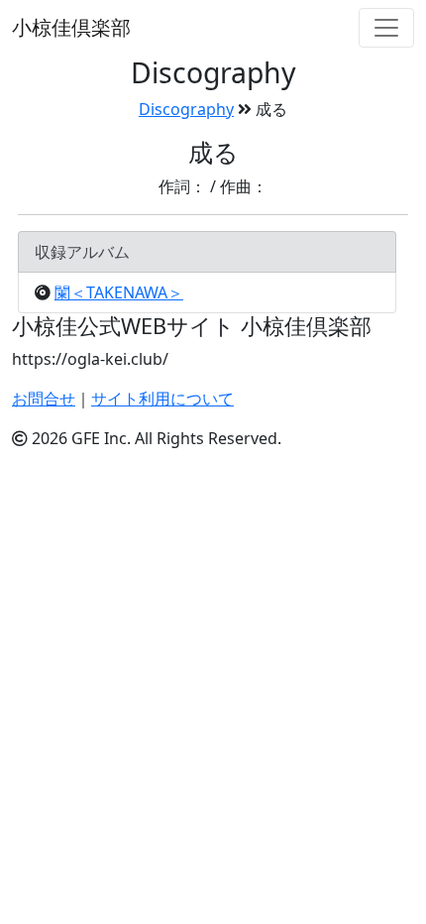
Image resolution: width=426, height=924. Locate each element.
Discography (186, 109)
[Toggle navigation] (386, 28)
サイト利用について (162, 398)
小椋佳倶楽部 (71, 27)
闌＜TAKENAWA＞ (118, 292)
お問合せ (43, 398)
